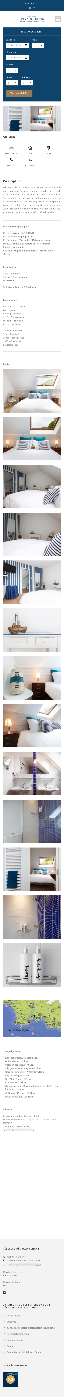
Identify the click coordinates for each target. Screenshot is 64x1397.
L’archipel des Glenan (18, 1334)
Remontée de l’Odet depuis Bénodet (25, 1352)
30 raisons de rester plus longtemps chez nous (31, 1328)
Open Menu (58, 19)
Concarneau (13, 1315)
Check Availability (19, 93)
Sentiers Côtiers (15, 1340)
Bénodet (11, 1346)
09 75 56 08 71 (33, 3)
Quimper (11, 1321)
